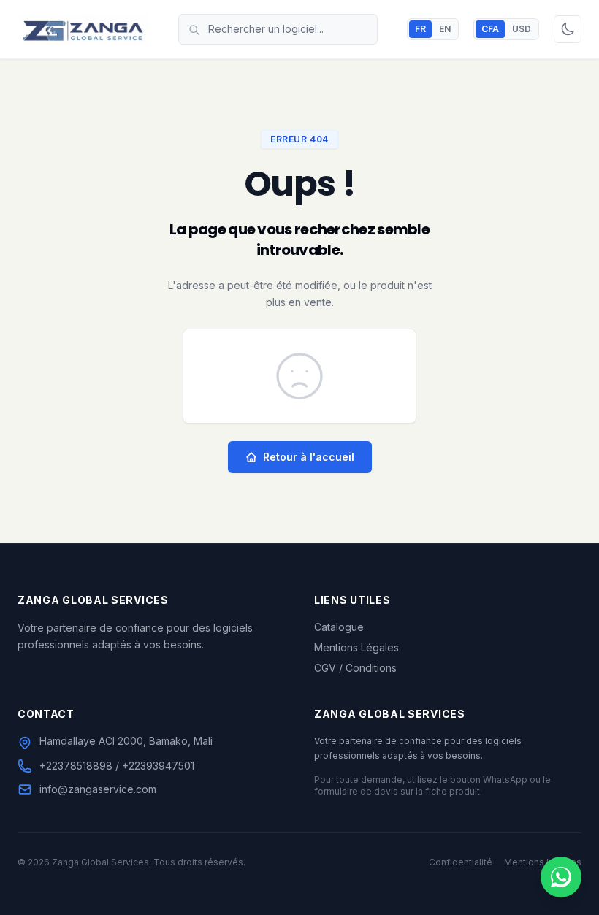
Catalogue (339, 627)
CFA (490, 28)
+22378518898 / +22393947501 (116, 765)
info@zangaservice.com (97, 789)
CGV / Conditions (355, 668)
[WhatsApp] (561, 877)
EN (445, 28)
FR (420, 28)
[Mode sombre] (567, 29)
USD (521, 28)
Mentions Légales (356, 647)
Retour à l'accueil (308, 457)
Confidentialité (460, 862)
